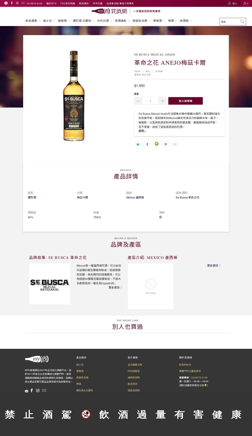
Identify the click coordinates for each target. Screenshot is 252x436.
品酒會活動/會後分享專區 (120, 3)
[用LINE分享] (156, 143)
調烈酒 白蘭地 (82, 21)
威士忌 (47, 21)
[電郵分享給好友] (175, 144)
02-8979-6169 (34, 3)
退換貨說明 (134, 390)
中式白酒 (103, 21)
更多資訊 (114, 287)
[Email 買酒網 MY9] (22, 3)
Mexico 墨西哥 (135, 197)
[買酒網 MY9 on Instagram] (17, 3)
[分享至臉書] (147, 144)
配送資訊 (84, 3)
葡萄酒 (62, 21)
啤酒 (171, 21)
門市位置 (98, 3)
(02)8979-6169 (199, 377)
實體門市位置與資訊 (190, 371)
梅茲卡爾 (82, 197)
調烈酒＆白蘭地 (84, 390)
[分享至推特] (138, 144)
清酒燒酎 (121, 21)
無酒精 (184, 21)
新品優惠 (31, 21)
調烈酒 (32, 197)
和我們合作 (185, 364)
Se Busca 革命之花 (187, 197)
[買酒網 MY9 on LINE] (6, 3)
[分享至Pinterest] (166, 144)
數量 (136, 93)
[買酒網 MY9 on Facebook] (11, 3)
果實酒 (157, 21)
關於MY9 (51, 3)
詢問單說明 (134, 377)
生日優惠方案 (135, 364)
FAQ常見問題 (68, 3)
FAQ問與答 (134, 371)
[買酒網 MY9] (126, 11)
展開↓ (142, 131)
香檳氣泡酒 (140, 21)
